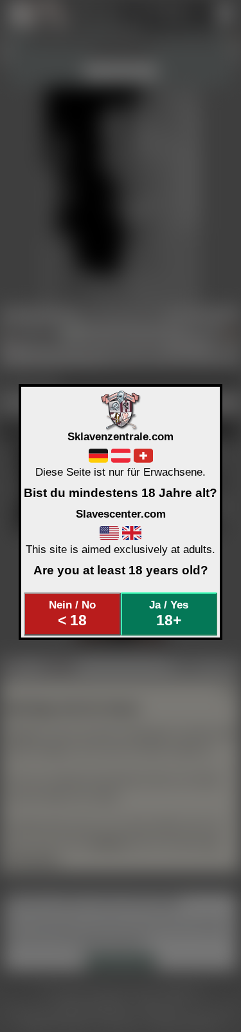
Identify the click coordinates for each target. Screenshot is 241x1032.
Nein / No (72, 613)
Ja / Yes (168, 613)
